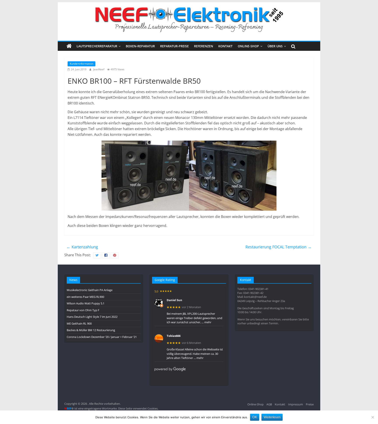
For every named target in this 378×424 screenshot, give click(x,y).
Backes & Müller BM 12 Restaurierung (91, 330)
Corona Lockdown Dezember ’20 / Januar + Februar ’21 (102, 337)
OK (254, 417)
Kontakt (225, 46)
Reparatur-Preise (174, 46)
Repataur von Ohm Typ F (83, 310)
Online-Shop (248, 46)
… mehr (206, 322)
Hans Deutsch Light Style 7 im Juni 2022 (92, 317)
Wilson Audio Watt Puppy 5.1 (85, 303)
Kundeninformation (81, 63)
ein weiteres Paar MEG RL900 (85, 297)
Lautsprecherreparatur (97, 46)
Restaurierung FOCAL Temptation (278, 246)
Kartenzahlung (82, 246)
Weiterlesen (272, 417)
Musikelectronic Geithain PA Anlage (89, 290)
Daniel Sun (174, 300)
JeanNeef (99, 69)
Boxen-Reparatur (140, 46)
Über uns (275, 46)
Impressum (295, 404)
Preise (310, 404)
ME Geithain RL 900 (79, 323)
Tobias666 (173, 336)
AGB (269, 404)
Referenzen (203, 46)
